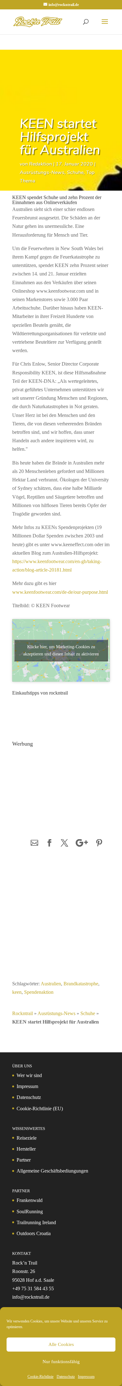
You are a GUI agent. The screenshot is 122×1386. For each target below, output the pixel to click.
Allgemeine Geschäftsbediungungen (52, 1170)
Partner (24, 1160)
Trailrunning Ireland (36, 1222)
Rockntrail (22, 1013)
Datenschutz (66, 1376)
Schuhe (75, 172)
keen (17, 992)
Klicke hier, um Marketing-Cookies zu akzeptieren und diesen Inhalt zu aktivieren (61, 650)
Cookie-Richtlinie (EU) (40, 1108)
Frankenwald (30, 1200)
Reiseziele (27, 1138)
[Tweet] (64, 843)
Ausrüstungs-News (42, 172)
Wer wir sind (29, 1075)
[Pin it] (99, 843)
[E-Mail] (34, 843)
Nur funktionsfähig (61, 1361)
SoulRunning (30, 1211)
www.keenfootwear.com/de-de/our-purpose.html (60, 592)
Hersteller (26, 1149)
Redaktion (40, 164)
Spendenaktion (38, 992)
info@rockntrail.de (30, 1297)
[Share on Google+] (82, 843)
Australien (51, 983)
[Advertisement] (61, 789)
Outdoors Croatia (34, 1233)
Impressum (86, 1376)
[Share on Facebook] (49, 843)
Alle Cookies (61, 1344)
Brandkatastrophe (81, 983)
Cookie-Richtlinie (40, 1376)
